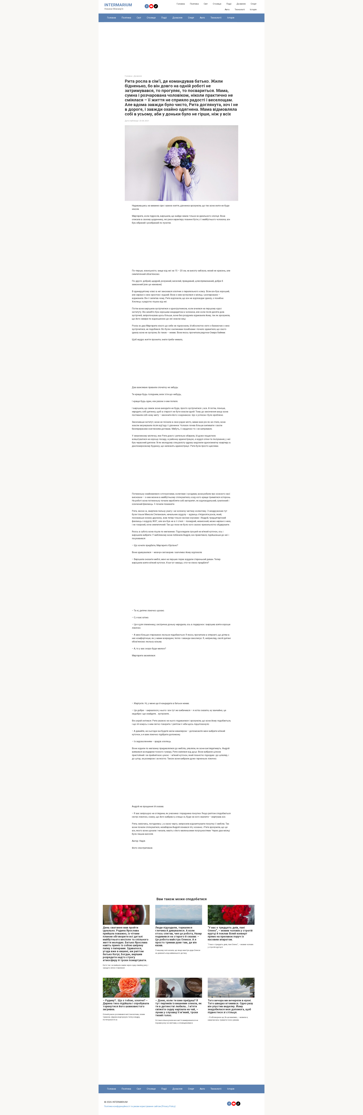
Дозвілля (241, 4)
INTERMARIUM (118, 5)
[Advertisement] (181, 46)
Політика (194, 4)
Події (228, 4)
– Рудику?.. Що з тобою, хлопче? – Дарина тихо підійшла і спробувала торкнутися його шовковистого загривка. (126, 1005)
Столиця (217, 4)
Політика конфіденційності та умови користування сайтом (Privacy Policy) (140, 1106)
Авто (227, 9)
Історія (253, 9)
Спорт (254, 4)
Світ (206, 4)
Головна (181, 4)
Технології (240, 9)
